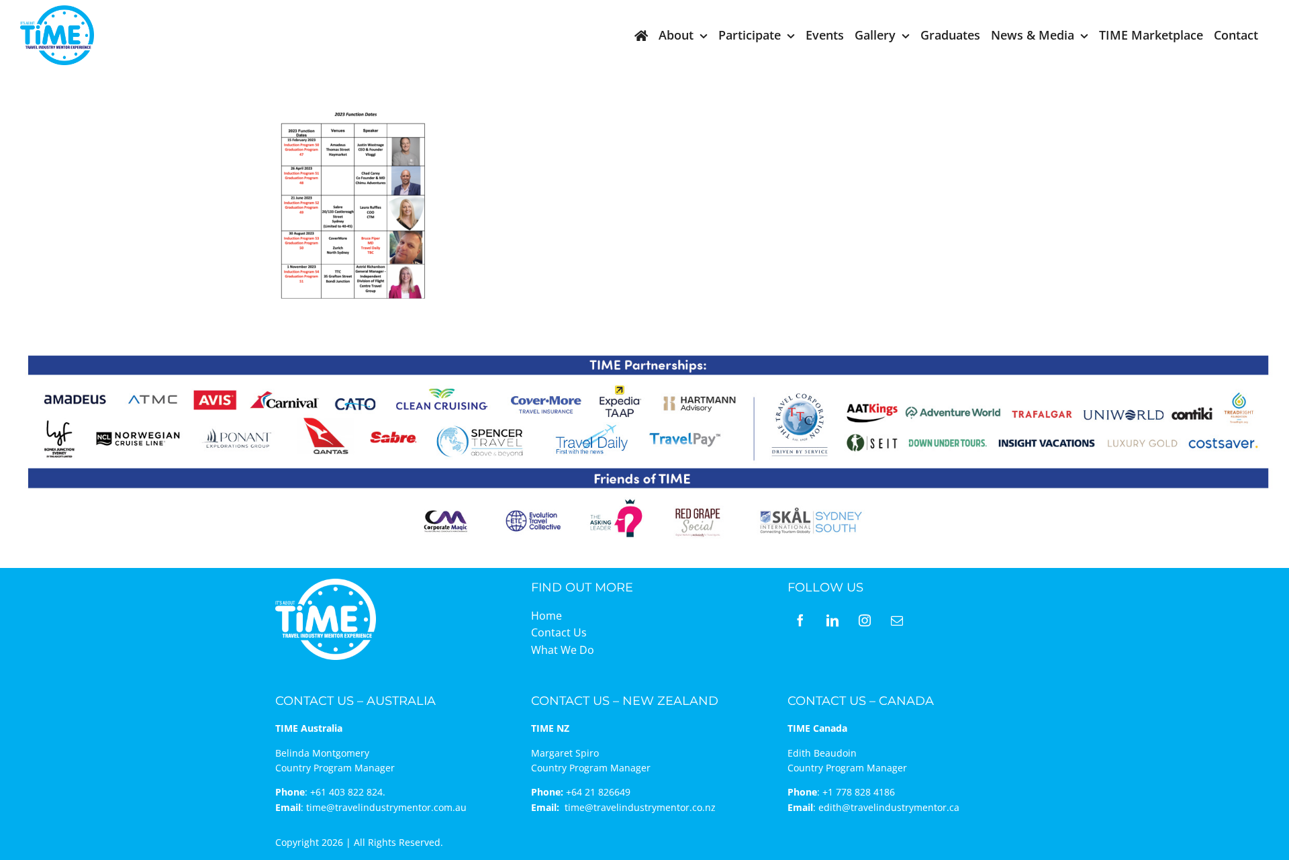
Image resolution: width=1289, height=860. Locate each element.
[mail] (897, 620)
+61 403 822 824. (347, 791)
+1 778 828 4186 (858, 791)
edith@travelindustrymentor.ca (888, 807)
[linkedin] (832, 620)
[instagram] (864, 620)
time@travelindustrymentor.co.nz (640, 807)
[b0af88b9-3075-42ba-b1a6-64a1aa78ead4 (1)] (57, 10)
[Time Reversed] (325, 583)
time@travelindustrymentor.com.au (386, 807)
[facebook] (800, 620)
